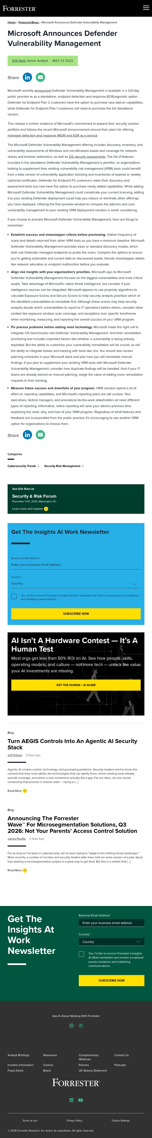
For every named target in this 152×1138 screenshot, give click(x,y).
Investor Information (21, 1065)
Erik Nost (18, 60)
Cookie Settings (121, 1121)
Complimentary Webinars (89, 1057)
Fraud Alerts (15, 1070)
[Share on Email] (40, 77)
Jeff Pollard (15, 755)
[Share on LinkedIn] (27, 77)
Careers (48, 1065)
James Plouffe (17, 839)
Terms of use (29, 1121)
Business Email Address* (25, 558)
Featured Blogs (29, 22)
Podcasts (120, 1065)
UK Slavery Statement (93, 1070)
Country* (16, 577)
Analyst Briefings (18, 1055)
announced (42, 90)
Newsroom (50, 1055)
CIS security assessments (87, 156)
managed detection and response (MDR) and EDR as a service (52, 135)
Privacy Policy (74, 1121)
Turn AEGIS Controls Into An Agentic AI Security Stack (72, 744)
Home (12, 22)
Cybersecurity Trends (22, 466)
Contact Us (121, 1055)
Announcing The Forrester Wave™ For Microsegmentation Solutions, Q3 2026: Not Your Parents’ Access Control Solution (72, 824)
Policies (84, 1065)
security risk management (62, 466)
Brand (47, 1070)
